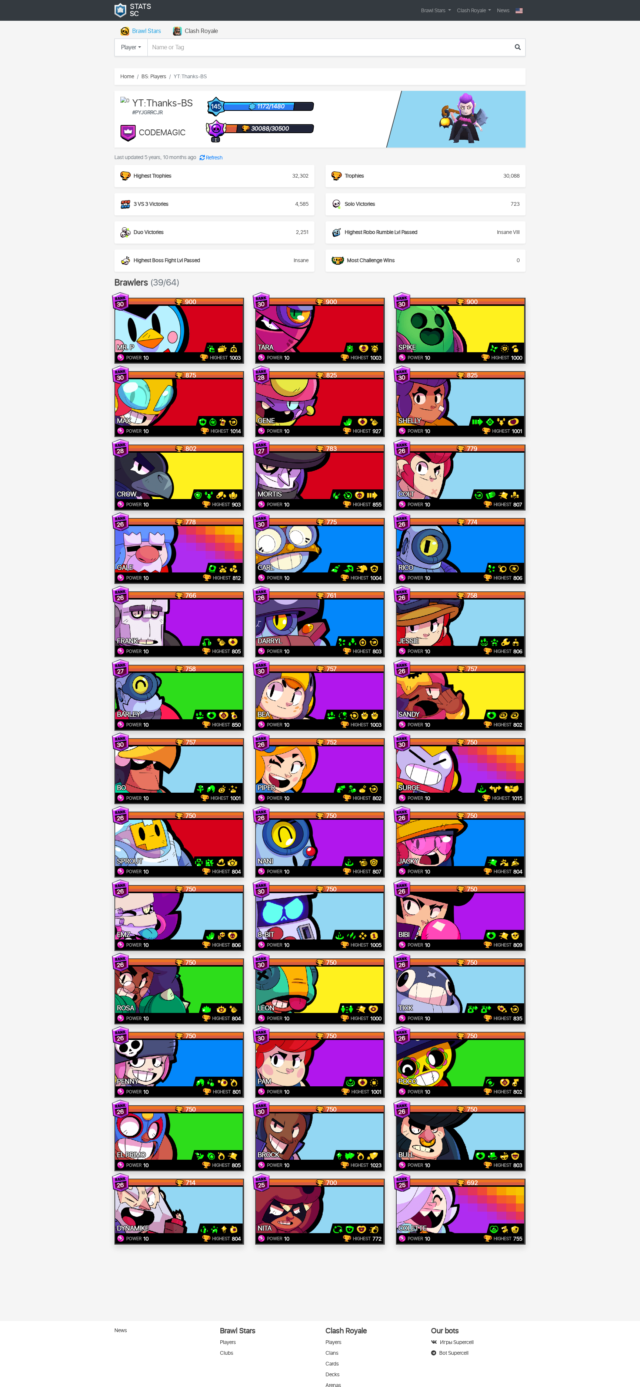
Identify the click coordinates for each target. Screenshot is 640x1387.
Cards (332, 1364)
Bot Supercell (454, 1353)
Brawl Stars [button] (434, 10)
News (503, 10)
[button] (519, 10)
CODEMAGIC (162, 133)
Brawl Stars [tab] (146, 31)
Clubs (226, 1353)
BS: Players (153, 76)
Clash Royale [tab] (201, 31)
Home (127, 76)
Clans (332, 1353)
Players (228, 1342)
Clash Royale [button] (472, 10)
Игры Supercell (457, 1342)
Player (128, 47)
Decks (333, 1374)
